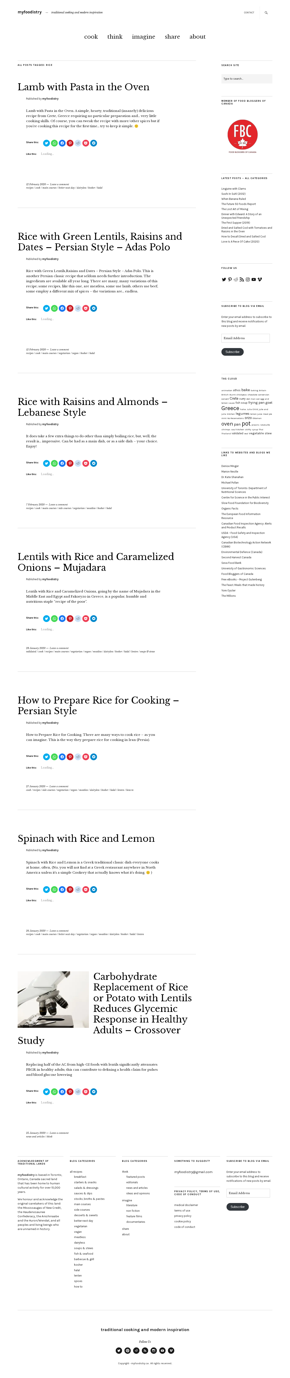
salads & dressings (86, 1187)
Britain (262, 390)
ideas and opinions (138, 1193)
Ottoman (257, 418)
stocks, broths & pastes (89, 1198)
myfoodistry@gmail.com (193, 1172)
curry (242, 398)
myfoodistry (30, 12)
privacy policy (182, 1215)
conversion (263, 394)
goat (268, 403)
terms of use (182, 1210)
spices (78, 1281)
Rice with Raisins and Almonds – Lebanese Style (93, 407)
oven (227, 423)
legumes (242, 414)
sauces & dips (83, 1193)
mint (224, 418)
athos (237, 390)
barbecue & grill (84, 1259)
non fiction (133, 1210)
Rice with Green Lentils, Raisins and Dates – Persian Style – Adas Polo (100, 242)
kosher (91, 187)
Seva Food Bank (231, 562)
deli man (251, 399)
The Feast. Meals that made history (242, 585)
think (114, 36)
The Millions (228, 595)
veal (246, 433)
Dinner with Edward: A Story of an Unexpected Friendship (241, 216)
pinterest (127, 1353)
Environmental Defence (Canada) (241, 552)
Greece (230, 408)
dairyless (81, 187)
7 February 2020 (35, 504)
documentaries (135, 1221)
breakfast (80, 1176)
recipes (29, 187)
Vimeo (171, 1353)
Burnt (232, 394)
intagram (154, 1353)
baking (254, 390)
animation (226, 390)
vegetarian (64, 353)
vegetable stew (260, 433)
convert (225, 399)
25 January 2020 (35, 1132)
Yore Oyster (228, 590)
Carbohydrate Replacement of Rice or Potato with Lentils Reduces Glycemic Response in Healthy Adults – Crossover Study (105, 1008)
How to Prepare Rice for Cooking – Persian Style (98, 706)
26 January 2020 (35, 930)
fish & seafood (83, 1253)
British (225, 394)
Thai (261, 429)
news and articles (35, 1136)
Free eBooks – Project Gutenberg (241, 579)
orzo (248, 418)
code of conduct (184, 1226)
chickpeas (242, 394)
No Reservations (235, 418)
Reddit (136, 1353)
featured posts (135, 1176)
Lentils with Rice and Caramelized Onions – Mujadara (96, 562)
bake (245, 390)
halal (99, 187)
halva (243, 409)
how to (130, 789)
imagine (143, 36)
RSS (145, 1353)
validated (31, 651)
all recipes (76, 1171)
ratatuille (265, 424)
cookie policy (182, 1221)
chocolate (252, 394)
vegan (75, 353)
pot (246, 423)
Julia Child (252, 409)
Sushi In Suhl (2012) (233, 193)
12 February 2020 (36, 184)
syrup (255, 429)
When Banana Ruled (233, 198)
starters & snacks (85, 1182)
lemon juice (256, 414)
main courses (49, 187)
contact (249, 12)
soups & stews (147, 651)
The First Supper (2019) (235, 222)
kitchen (231, 414)
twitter (119, 1353)
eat (258, 399)
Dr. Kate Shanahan (232, 477)
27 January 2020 (35, 786)
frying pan (256, 403)
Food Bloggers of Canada (237, 573)
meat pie (267, 414)
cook (91, 36)
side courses (65, 508)
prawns (255, 424)
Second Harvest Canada (236, 557)
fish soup (241, 402)
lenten (134, 651)
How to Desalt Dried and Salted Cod (243, 236)
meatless (91, 508)
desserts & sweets (86, 1215)
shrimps (225, 429)
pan (237, 424)
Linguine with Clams (233, 188)
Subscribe (232, 352)
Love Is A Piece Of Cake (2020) (240, 241)
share (172, 36)
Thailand (226, 433)
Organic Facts (229, 508)
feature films (134, 1216)
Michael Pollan (230, 482)
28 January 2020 (35, 648)
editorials (132, 1182)
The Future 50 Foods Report (238, 204)
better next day (67, 187)
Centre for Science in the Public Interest (245, 497)
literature (131, 1205)
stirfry (248, 429)
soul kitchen (237, 429)
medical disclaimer (186, 1205)
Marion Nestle (229, 471)
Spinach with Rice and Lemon (86, 838)
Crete (234, 398)
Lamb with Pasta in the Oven (83, 87)
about (198, 36)
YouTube (162, 1353)
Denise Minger (230, 466)
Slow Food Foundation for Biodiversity (245, 503)
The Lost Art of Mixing (234, 209)
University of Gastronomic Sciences (243, 568)
